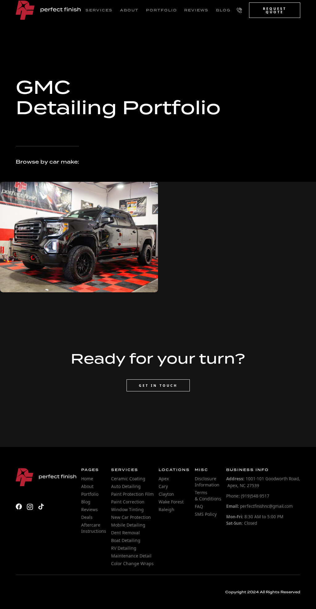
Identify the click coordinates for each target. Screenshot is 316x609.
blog (223, 10)
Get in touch (158, 385)
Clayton (166, 494)
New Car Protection (131, 517)
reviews (196, 10)
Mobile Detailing (128, 525)
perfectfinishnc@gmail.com (259, 506)
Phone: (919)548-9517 (247, 496)
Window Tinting (127, 509)
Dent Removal (125, 533)
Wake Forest (171, 502)
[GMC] (79, 237)
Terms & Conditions (208, 496)
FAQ (199, 506)
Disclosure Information (207, 482)
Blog (85, 502)
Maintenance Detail (131, 556)
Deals (87, 517)
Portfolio (89, 494)
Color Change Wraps (132, 563)
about (129, 10)
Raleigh (166, 509)
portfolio (161, 10)
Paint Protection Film (132, 494)
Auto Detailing (126, 486)
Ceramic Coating (128, 479)
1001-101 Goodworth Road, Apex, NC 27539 (263, 482)
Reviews (89, 509)
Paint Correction (127, 502)
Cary (163, 486)
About (87, 486)
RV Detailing (123, 548)
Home (87, 479)
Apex (164, 479)
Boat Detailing (125, 540)
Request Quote (274, 10)
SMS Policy (206, 514)
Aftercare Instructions (93, 528)
